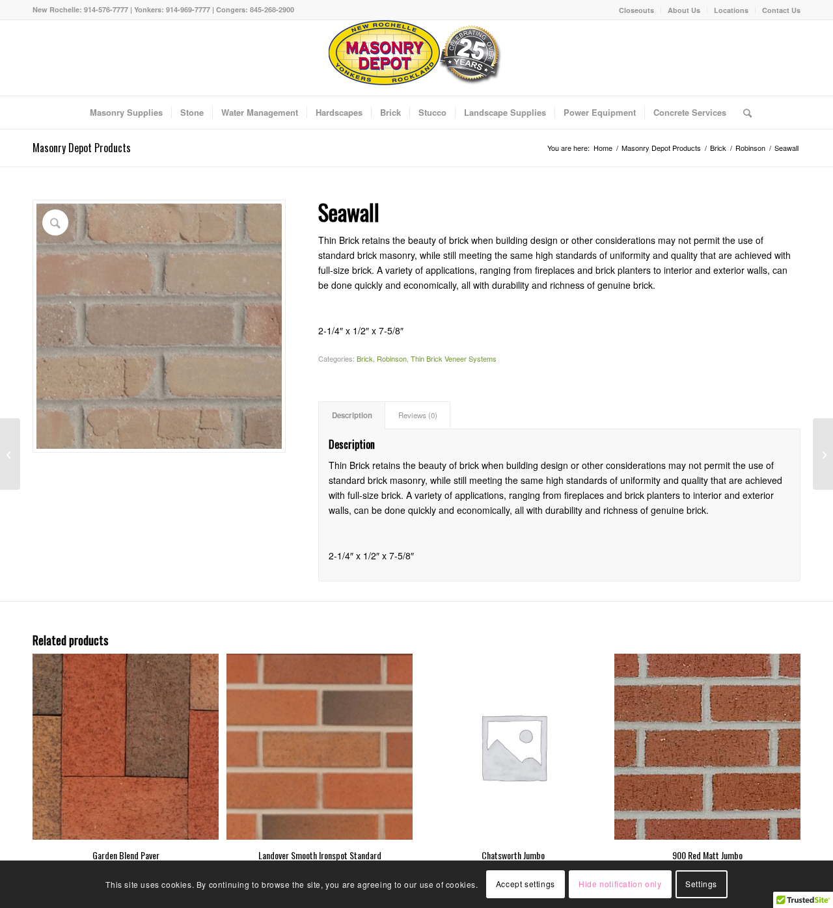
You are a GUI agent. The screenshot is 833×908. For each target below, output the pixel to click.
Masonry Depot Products (82, 147)
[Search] (743, 112)
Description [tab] (352, 415)
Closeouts (636, 10)
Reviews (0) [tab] (417, 415)
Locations (731, 10)
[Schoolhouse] (10, 454)
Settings (701, 883)
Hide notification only (620, 883)
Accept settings (525, 883)
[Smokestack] (823, 454)
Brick (365, 358)
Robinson (392, 358)
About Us (684, 10)
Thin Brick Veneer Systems (454, 358)
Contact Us (781, 10)
